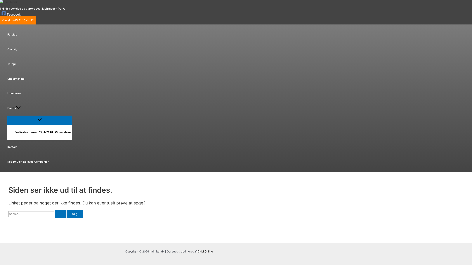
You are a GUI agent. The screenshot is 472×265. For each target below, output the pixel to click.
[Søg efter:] (37, 214)
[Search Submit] (60, 214)
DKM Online (205, 251)
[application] (18, 108)
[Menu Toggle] (39, 120)
